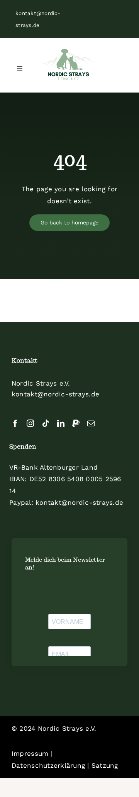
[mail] (91, 423)
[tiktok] (45, 423)
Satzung (105, 765)
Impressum (30, 753)
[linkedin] (60, 423)
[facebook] (15, 423)
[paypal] (76, 423)
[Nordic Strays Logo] (68, 65)
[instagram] (30, 423)
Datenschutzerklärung (48, 765)
